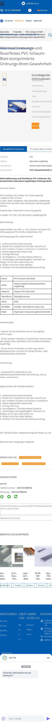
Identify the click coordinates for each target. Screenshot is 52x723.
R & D (29, 634)
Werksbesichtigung (9, 34)
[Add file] (4, 719)
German (44, 10)
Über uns (38, 21)
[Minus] (48, 657)
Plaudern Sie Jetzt (25, 48)
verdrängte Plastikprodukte (30, 457)
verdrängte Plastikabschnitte (34, 463)
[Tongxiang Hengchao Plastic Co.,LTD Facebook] (30, 10)
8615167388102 (19, 492)
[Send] (48, 719)
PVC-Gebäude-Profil (8, 626)
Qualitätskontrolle (29, 34)
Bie (20, 625)
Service (21, 634)
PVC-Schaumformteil (10, 463)
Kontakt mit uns (7, 48)
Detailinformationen (13, 149)
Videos (29, 21)
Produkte (19, 21)
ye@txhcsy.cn (32, 3)
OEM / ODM (32, 629)
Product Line (32, 625)
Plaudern (35, 125)
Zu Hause (9, 21)
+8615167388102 (24, 488)
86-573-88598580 (13, 10)
